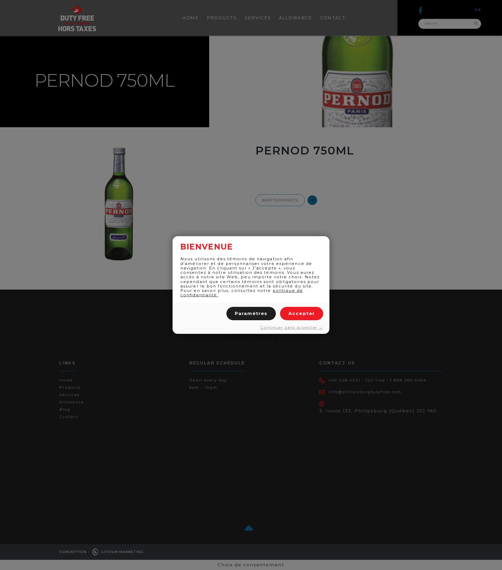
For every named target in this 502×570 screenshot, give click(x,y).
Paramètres (251, 313)
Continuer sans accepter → (291, 327)
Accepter (301, 313)
